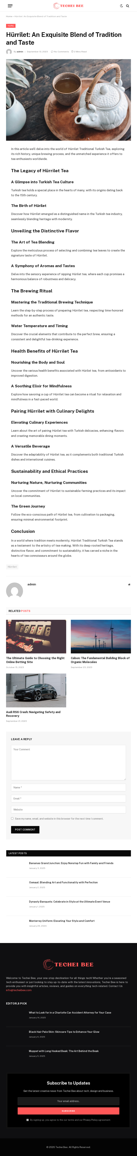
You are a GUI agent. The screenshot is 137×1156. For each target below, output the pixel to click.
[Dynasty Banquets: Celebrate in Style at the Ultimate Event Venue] (16, 906)
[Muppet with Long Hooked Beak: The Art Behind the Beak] (16, 1056)
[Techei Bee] (68, 6)
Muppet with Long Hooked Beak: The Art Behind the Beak (64, 1051)
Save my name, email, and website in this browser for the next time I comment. (59, 818)
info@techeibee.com (19, 990)
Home (9, 16)
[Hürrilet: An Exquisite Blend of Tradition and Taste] (68, 100)
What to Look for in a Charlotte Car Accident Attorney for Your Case (70, 1012)
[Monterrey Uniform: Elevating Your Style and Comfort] (16, 925)
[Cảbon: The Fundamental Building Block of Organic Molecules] (101, 637)
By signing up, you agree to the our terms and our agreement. (70, 1120)
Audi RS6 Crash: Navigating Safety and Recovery (33, 714)
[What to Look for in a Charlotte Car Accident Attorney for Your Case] (16, 1017)
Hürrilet (12, 566)
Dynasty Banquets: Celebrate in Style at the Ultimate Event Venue (69, 901)
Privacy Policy (90, 1120)
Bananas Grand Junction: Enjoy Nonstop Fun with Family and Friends (71, 863)
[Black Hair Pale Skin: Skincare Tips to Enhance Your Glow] (16, 1036)
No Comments (61, 51)
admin (20, 51)
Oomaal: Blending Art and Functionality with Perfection (63, 882)
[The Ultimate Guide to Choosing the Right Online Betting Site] (36, 637)
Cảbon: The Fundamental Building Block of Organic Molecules (100, 660)
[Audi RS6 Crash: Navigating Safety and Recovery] (36, 690)
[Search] (127, 6)
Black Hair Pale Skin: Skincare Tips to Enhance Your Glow (64, 1031)
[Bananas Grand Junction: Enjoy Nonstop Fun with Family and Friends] (16, 868)
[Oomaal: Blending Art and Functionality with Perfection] (16, 887)
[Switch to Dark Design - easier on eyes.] (121, 5)
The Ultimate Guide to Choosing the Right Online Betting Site (35, 660)
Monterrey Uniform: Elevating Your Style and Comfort (62, 920)
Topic (10, 26)
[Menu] (10, 6)
